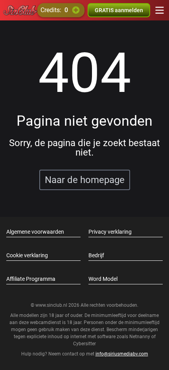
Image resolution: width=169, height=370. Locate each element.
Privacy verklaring (110, 232)
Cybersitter (84, 343)
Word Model (103, 279)
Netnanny (140, 336)
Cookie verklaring (27, 255)
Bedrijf (96, 255)
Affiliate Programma (30, 279)
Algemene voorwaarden (35, 232)
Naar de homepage (85, 179)
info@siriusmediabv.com (122, 354)
